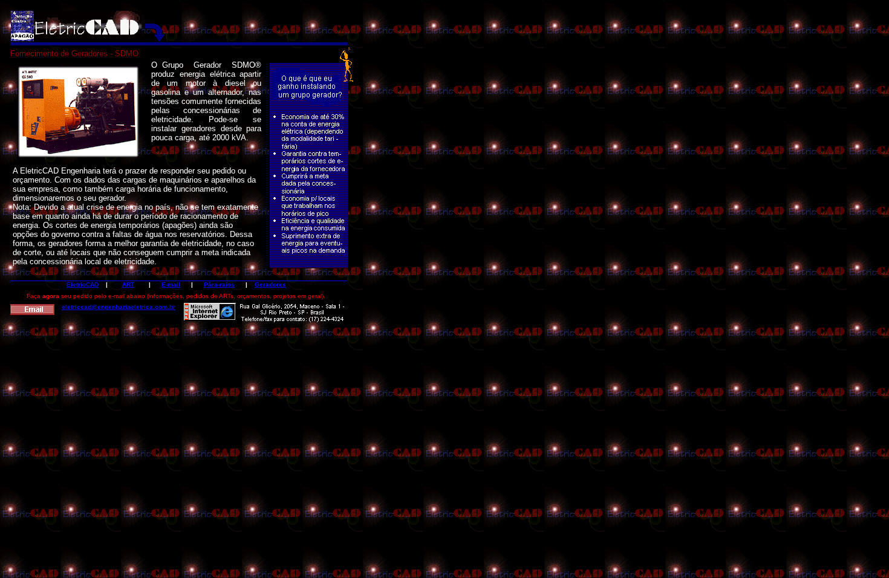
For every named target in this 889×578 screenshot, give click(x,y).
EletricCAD (83, 284)
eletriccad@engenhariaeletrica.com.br (118, 307)
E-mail (170, 284)
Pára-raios (219, 284)
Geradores (270, 284)
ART (128, 284)
